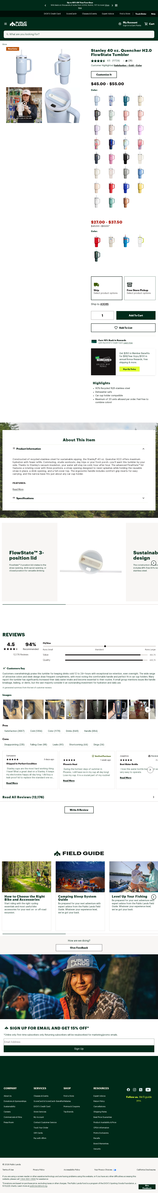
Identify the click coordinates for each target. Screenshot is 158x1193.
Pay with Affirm (40, 1138)
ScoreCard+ (71, 14)
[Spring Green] (112, 201)
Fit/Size (47, 643)
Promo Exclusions (101, 1133)
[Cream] (141, 158)
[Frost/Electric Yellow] (141, 241)
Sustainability (9, 1106)
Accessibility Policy (72, 1170)
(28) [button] (130, 61)
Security (97, 1149)
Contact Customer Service (45, 1122)
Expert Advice (108, 14)
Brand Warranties (101, 1144)
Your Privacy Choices (103, 1170)
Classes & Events (89, 14)
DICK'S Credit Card (52, 14)
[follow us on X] (142, 1090)
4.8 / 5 (153, 660)
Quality (46, 660)
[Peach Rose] (126, 114)
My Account (39, 1117)
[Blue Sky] (141, 172)
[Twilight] (97, 158)
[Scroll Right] (148, 710)
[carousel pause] (116, 5)
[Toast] (126, 201)
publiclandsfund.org (38, 1186)
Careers (7, 1112)
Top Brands (68, 1112)
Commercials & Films (13, 1117)
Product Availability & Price (105, 1122)
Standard (99, 650)
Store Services (40, 1112)
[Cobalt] (126, 187)
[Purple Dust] (97, 129)
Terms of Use (8, 1170)
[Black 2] (126, 158)
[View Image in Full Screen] (24, 67)
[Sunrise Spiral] (126, 143)
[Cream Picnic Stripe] (141, 99)
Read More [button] (18, 489)
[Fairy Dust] (97, 114)
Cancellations (99, 1106)
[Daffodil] (141, 187)
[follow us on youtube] (148, 1090)
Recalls (97, 1138)
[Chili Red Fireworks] (97, 241)
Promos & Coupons (72, 1106)
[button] (104, 74)
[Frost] (97, 201)
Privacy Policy (38, 1170)
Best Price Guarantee (103, 1117)
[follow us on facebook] (130, 1090)
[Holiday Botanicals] (97, 255)
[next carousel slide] (112, 5)
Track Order (140, 14)
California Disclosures (146, 1170)
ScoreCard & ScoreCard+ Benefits (48, 1101)
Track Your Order (41, 1128)
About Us (7, 1096)
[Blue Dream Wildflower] (112, 99)
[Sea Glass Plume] (126, 129)
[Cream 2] (97, 172)
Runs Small (48, 650)
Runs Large (150, 650)
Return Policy (99, 1101)
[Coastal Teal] (126, 99)
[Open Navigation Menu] (5, 23)
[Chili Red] (112, 187)
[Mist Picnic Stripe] (112, 114)
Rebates (67, 1101)
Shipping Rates (100, 1112)
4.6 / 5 (153, 655)
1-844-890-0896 (28, 1179)
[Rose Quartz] (112, 172)
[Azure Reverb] (126, 241)
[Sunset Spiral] (141, 143)
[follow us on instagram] (136, 1090)
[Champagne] (97, 187)
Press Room (9, 1122)
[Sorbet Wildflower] (97, 143)
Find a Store (125, 14)
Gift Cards (38, 1133)
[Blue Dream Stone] (97, 99)
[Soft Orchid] (141, 129)
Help (153, 14)
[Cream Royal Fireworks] (112, 241)
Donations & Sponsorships (15, 1101)
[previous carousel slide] (45, 5)
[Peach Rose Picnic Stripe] (141, 114)
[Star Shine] (112, 143)
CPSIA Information (101, 1128)
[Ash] (126, 172)
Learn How (128, 343)
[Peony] (112, 158)
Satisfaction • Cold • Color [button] (128, 65)
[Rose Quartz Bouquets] (112, 129)
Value (45, 655)
